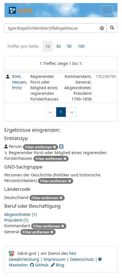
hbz (72, 253)
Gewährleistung (24, 259)
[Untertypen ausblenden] (61, 146)
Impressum (55, 259)
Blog (59, 265)
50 (69, 46)
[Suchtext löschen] (101, 27)
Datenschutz (82, 259)
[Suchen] (112, 28)
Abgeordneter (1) (20, 214)
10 (47, 46)
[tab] (48, 46)
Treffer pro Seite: (23, 46)
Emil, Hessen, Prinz (19, 82)
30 (58, 46)
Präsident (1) (16, 220)
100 (81, 46)
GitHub (41, 265)
